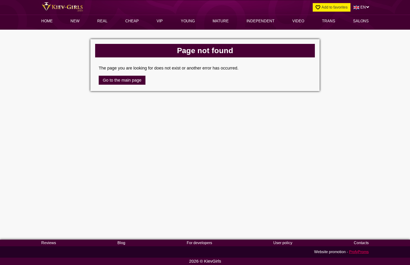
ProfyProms (359, 252)
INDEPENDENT (261, 21)
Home (47, 21)
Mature (221, 21)
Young (188, 21)
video (298, 21)
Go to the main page (122, 80)
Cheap (132, 21)
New (74, 21)
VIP (160, 21)
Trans (328, 21)
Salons (361, 21)
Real (102, 21)
